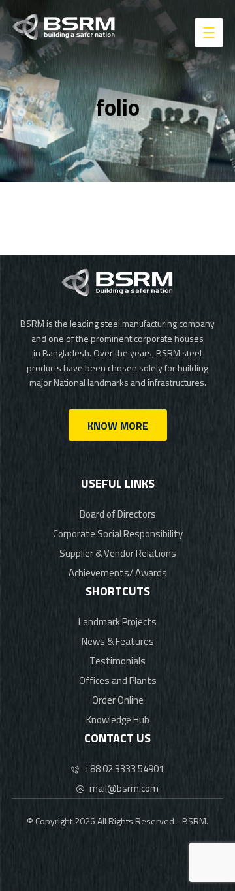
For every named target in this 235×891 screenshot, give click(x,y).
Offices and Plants (118, 680)
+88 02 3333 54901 (124, 768)
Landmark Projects (117, 621)
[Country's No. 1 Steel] (64, 26)
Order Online (118, 700)
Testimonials (117, 660)
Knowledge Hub (117, 719)
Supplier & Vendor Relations (117, 553)
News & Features (118, 641)
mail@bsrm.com (124, 788)
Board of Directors (118, 514)
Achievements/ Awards (118, 572)
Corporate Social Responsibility (118, 533)
